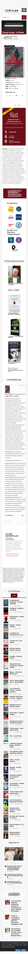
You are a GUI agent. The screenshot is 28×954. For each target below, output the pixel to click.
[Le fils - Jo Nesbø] (13, 289)
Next (14, 888)
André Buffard (17, 749)
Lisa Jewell (16, 644)
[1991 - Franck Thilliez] (6, 762)
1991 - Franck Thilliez (14, 760)
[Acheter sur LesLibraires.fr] (19, 209)
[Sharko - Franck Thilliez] (6, 770)
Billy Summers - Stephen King (15, 833)
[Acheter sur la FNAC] (6, 95)
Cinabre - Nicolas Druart (16, 657)
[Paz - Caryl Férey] (6, 738)
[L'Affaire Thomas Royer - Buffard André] (6, 743)
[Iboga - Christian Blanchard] (6, 675)
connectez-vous (12, 121)
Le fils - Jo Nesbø (13, 290)
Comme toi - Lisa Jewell (16, 641)
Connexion (9, 554)
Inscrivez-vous (13, 119)
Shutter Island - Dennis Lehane (15, 649)
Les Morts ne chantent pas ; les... (17, 634)
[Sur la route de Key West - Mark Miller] (6, 683)
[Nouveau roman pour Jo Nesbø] (14, 274)
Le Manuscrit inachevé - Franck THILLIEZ (16, 602)
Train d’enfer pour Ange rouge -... (16, 792)
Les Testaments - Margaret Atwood (16, 801)
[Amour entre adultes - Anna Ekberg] (6, 811)
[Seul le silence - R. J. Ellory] (6, 827)
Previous (14, 861)
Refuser (23, 950)
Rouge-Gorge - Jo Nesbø (12, 396)
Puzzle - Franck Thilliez (15, 626)
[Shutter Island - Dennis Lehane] (6, 651)
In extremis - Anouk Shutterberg (17, 784)
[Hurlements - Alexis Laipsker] (6, 619)
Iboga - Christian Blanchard (16, 673)
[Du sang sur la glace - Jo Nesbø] (14, 368)
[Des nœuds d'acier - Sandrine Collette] (6, 754)
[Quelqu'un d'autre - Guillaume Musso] (6, 723)
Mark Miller (16, 684)
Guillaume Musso (18, 725)
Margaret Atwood (18, 803)
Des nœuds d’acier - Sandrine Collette (17, 752)
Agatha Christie (17, 700)
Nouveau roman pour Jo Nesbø (15, 284)
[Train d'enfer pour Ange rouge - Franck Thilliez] (6, 794)
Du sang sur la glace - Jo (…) (15, 371)
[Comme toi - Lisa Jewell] (6, 643)
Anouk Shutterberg (18, 787)
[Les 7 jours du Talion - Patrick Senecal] (6, 691)
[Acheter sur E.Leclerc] (22, 95)
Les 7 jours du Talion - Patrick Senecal (15, 690)
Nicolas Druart (17, 660)
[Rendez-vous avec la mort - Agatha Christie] (6, 699)
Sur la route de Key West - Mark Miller (17, 681)
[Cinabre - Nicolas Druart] (6, 659)
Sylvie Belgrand (9, 394)
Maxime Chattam (18, 612)
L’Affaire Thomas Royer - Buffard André (16, 745)
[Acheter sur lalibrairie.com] (19, 240)
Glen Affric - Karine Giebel (17, 713)
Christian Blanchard (19, 676)
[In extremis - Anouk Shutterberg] (6, 786)
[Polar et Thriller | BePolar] (11, 11)
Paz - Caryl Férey (16, 736)
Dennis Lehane (17, 652)
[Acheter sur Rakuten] (19, 95)
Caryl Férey (16, 738)
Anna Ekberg (17, 813)
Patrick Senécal (17, 694)
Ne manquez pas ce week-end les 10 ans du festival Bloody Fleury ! (16, 932)
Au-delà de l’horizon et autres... (17, 817)
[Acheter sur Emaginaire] (11, 217)
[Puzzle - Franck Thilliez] (6, 627)
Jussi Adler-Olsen (18, 637)
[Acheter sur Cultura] (16, 95)
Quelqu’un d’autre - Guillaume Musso (17, 722)
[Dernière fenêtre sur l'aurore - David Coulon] (6, 778)
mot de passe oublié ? (12, 556)
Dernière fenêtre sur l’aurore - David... (16, 776)
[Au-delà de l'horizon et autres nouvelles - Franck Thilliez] (6, 819)
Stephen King (17, 836)
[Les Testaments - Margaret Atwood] (6, 802)
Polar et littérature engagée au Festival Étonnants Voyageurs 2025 (17, 920)
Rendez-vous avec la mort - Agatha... (16, 697)
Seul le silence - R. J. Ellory (17, 825)
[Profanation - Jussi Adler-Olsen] (6, 731)
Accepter (18, 950)
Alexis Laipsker (17, 620)
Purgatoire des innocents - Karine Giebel (16, 665)
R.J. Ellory (16, 828)
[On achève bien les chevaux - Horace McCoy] (14, 351)
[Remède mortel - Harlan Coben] (6, 707)
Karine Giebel (17, 669)
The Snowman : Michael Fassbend (14, 314)
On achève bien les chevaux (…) (14, 363)
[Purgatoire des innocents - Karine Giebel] (6, 666)
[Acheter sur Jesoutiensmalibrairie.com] (11, 240)
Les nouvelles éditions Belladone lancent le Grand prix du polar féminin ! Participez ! (16, 906)
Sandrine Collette (18, 755)
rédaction (16, 580)
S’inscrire (15, 554)
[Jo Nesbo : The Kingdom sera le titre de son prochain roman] (14, 327)
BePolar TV (14, 843)
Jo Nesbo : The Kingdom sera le (15, 337)
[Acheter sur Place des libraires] (15, 248)
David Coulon (17, 780)
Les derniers (14, 894)
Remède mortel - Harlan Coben (16, 705)
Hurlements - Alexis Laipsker (17, 617)
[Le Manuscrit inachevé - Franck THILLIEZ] (6, 603)
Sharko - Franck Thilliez (15, 768)
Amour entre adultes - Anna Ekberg (15, 809)
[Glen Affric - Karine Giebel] (6, 715)
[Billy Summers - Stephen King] (6, 835)
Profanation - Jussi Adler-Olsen (17, 729)
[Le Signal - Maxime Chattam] (6, 611)
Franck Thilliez (17, 605)
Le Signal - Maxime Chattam (16, 609)
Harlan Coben (17, 708)
